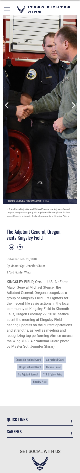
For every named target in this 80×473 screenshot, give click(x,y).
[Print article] (11, 247)
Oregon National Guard (30, 367)
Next (73, 105)
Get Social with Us (40, 451)
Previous (7, 105)
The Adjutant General (28, 374)
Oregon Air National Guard (28, 359)
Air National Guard (55, 359)
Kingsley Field (39, 381)
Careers (14, 431)
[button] (7, 9)
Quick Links (17, 419)
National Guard (53, 367)
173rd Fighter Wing (52, 374)
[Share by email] (20, 247)
